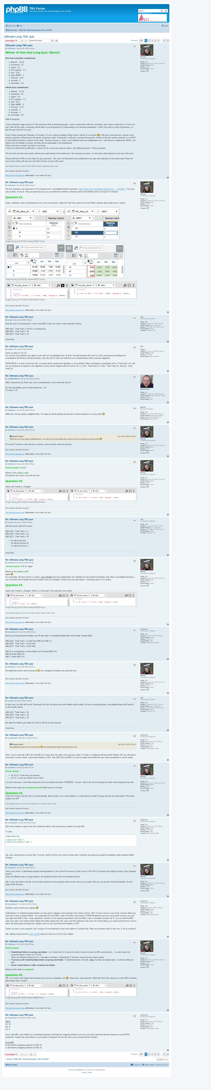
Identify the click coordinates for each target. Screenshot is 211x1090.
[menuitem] (19, 26)
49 (146, 392)
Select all (15, 836)
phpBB (79, 1070)
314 (146, 634)
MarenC (143, 407)
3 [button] (152, 40)
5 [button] (158, 40)
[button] (141, 40)
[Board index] (17, 9)
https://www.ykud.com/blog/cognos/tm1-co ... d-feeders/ (102, 189)
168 (146, 322)
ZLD (141, 346)
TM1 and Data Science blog (15, 175)
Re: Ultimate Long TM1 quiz (19, 182)
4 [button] (155, 40)
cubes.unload (34, 934)
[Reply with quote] (134, 46)
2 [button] (149, 40)
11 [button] (164, 40)
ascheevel (144, 629)
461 (146, 412)
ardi (141, 317)
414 (146, 62)
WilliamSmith (145, 389)
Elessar (143, 57)
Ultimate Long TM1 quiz (19, 36)
